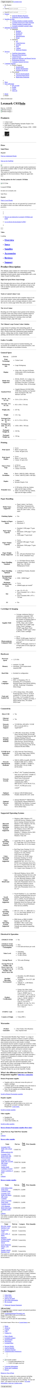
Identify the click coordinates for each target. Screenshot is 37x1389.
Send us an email (10, 1298)
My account (15, 85)
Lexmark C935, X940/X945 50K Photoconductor (6, 1155)
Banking (18, 31)
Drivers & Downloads (22, 74)
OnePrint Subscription (18, 53)
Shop (6, 82)
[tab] (20, 240)
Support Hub (20, 67)
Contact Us (8, 1333)
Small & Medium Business (20, 16)
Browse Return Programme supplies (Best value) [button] (16, 1127)
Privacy (7, 1370)
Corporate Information (11, 1366)
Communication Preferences (13, 1351)
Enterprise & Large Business (20, 17)
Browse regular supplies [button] (8, 1180)
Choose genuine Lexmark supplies (22, 21)
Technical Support (10, 1349)
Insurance (19, 34)
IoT (17, 41)
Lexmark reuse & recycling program (23, 22)
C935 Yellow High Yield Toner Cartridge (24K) (6, 1189)
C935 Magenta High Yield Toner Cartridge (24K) (6, 1207)
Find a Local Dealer (7, 200)
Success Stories (9, 1346)
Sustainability (9, 1339)
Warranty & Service (22, 70)
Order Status (8, 1297)
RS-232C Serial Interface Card (6, 1227)
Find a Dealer (9, 1336)
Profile (14, 87)
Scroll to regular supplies (8, 1110)
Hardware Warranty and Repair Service (24, 58)
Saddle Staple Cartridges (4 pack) (7, 1167)
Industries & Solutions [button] (11, 27)
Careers (7, 1329)
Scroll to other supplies (7, 1124)
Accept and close (6, 1386)
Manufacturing (20, 36)
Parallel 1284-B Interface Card (5, 1251)
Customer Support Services (20, 62)
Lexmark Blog (9, 1343)
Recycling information (11, 1300)
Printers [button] (7, 14)
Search (7, 8)
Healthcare (19, 33)
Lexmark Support (23, 1322)
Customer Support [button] (10, 63)
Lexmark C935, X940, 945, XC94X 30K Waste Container (7, 1162)
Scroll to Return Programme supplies (12, 1094)
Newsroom (8, 1341)
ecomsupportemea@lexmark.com (15, 1313)
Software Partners (21, 50)
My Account (8, 1302)
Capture (18, 48)
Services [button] (7, 51)
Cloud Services (20, 43)
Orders (14, 89)
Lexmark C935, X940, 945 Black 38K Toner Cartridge (6, 1196)
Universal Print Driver (22, 75)
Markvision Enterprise (22, 77)
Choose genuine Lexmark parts (21, 24)
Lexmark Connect (10, 1338)
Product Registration (22, 68)
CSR (6, 1331)
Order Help (8, 1295)
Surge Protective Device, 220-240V (6, 1246)
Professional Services (18, 60)
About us (7, 1328)
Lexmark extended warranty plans (22, 26)
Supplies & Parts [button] (10, 19)
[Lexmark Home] (17, 1)
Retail (17, 38)
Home (6, 94)
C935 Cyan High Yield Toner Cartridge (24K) (6, 1202)
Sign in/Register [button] (9, 84)
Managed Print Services (19, 55)
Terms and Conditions (11, 1368)
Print (17, 46)
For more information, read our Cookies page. (15, 1382)
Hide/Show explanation (25, 1074)
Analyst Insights (9, 1348)
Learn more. (16, 1106)
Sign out (14, 90)
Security (18, 45)
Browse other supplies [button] (8, 1139)
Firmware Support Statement (13, 1305)
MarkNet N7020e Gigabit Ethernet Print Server (6, 1240)
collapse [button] (3, 1135)
